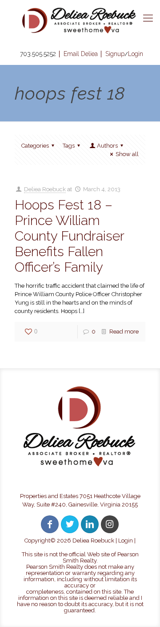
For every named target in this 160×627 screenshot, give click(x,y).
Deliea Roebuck (45, 189)
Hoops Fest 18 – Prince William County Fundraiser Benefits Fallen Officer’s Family (69, 236)
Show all (127, 154)
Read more (124, 331)
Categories (35, 145)
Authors (107, 145)
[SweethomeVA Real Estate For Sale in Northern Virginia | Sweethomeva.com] (80, 20)
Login (125, 540)
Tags (69, 145)
